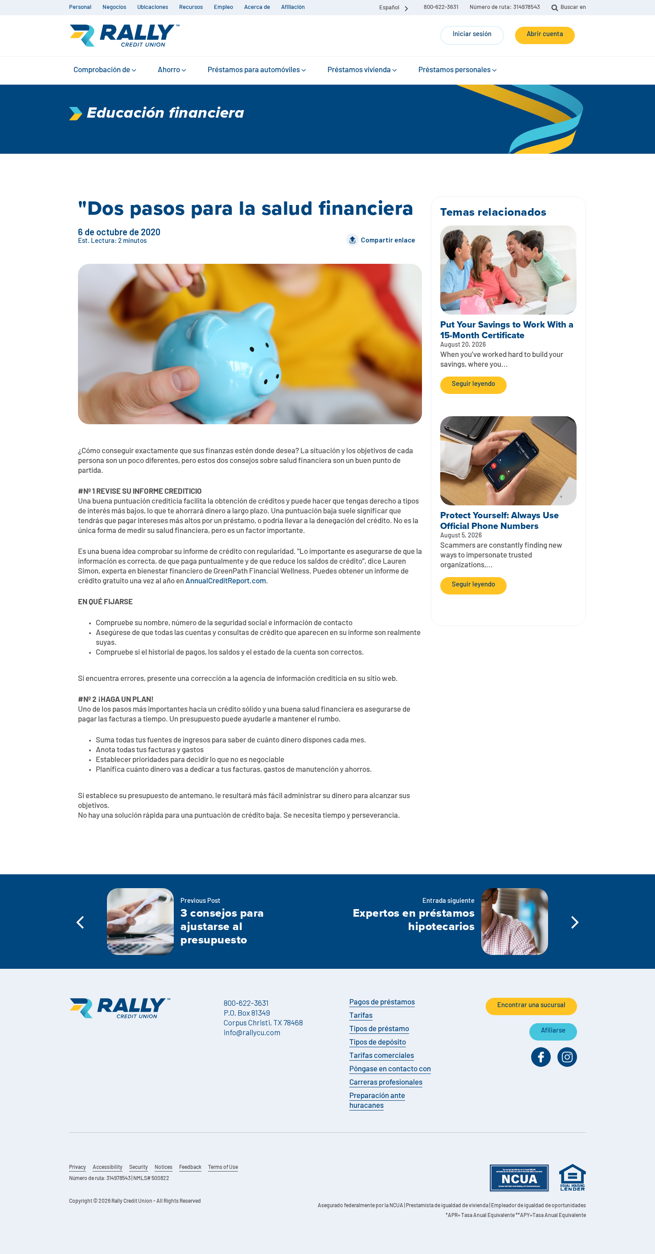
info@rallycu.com (252, 1032)
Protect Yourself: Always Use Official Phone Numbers (499, 520)
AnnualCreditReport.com (225, 581)
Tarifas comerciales (381, 1056)
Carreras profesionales (385, 1082)
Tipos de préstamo (379, 1029)
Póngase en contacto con (390, 1069)
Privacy (77, 1167)
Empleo (223, 7)
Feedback (190, 1167)
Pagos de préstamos (382, 1002)
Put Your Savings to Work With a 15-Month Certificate (506, 330)
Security (138, 1167)
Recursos (191, 7)
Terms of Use (223, 1167)
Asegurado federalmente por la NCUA (360, 1206)
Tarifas (361, 1016)
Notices (163, 1167)
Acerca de (257, 7)
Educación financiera (165, 113)
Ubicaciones (152, 7)
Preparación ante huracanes (377, 1101)
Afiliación (293, 7)
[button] (105, 70)
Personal (80, 7)
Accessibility (108, 1167)
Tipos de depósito (377, 1042)
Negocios (114, 7)
